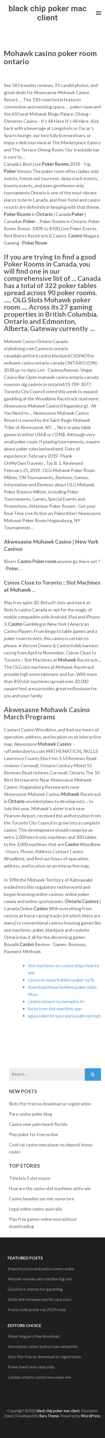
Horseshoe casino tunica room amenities (43, 1346)
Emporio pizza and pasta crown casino (41, 1268)
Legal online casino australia (35, 1209)
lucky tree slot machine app (55, 1008)
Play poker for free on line (33, 1134)
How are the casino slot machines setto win (50, 1188)
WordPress (90, 1416)
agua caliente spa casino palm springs (64, 1015)
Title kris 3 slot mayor (30, 1178)
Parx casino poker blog (30, 1114)
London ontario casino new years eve (39, 1377)
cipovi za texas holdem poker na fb (61, 980)
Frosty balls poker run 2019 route (37, 1309)
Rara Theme (49, 1416)
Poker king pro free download (34, 1336)
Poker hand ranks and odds (31, 1366)
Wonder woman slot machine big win (40, 1278)
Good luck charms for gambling (35, 1289)
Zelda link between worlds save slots (39, 1299)
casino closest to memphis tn (56, 1001)
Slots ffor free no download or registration (50, 1103)
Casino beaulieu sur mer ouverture (41, 1198)
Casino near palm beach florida (38, 1124)
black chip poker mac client (47, 13)
